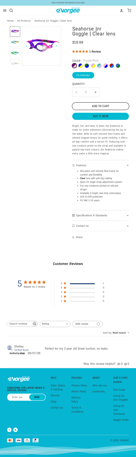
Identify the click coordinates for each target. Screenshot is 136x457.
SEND (36, 397)
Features (81, 165)
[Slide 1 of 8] (15, 31)
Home (10, 20)
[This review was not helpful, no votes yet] (125, 363)
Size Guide (119, 389)
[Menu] (5, 10)
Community (98, 391)
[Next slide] (56, 46)
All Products (24, 20)
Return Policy (79, 391)
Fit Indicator (83, 75)
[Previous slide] (26, 46)
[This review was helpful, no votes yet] (119, 363)
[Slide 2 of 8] (15, 42)
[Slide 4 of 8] (15, 64)
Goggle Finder (121, 419)
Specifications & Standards (91, 215)
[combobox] (55, 324)
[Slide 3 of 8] (15, 53)
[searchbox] (19, 324)
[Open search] (11, 10)
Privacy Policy (79, 385)
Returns (55, 395)
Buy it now (100, 116)
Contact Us (82, 226)
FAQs (53, 401)
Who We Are (99, 385)
